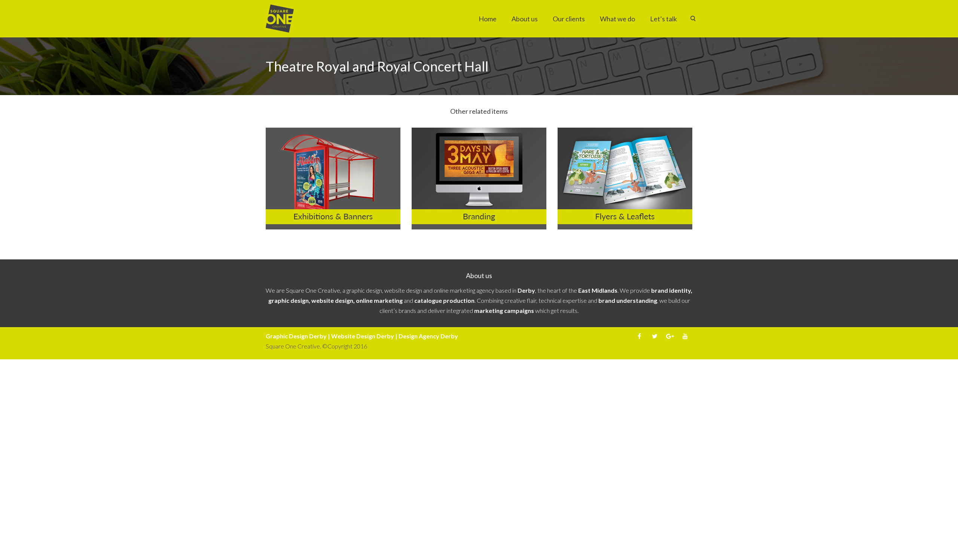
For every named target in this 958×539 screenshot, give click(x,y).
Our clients (569, 19)
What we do (617, 19)
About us (525, 19)
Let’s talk (663, 19)
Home (488, 19)
